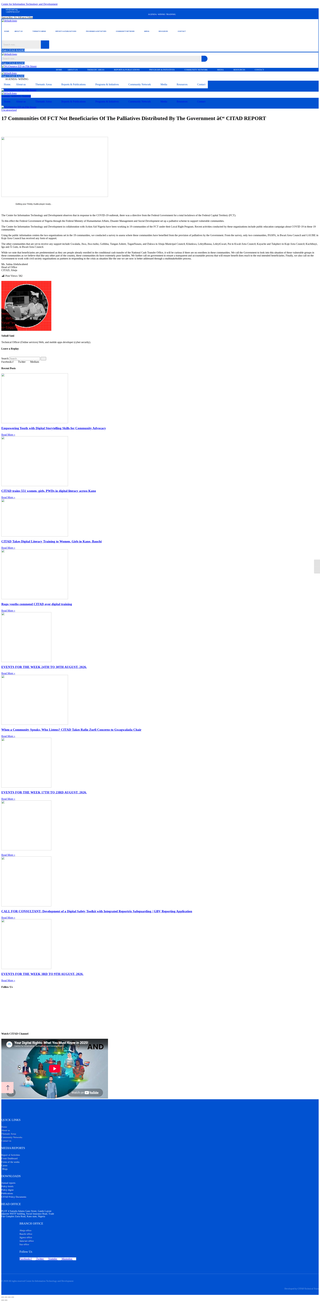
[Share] (9, 1297)
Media (146, 31)
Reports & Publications (66, 31)
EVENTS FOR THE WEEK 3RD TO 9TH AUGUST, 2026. (42, 974)
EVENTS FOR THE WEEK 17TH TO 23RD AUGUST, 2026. (44, 792)
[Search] (43, 358)
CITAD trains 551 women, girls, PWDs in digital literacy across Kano (48, 491)
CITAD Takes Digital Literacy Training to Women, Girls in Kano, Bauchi (51, 541)
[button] (21, 31)
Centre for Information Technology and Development (29, 4)
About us (18, 31)
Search (4, 358)
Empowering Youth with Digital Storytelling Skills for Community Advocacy (53, 428)
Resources (163, 31)
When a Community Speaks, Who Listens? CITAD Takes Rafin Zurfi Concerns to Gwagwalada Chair (71, 729)
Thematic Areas (39, 31)
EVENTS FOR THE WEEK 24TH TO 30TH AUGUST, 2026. (44, 667)
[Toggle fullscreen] (6, 1297)
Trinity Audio (33, 204)
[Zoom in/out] (2, 1297)
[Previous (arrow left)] (2, 1300)
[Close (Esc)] (12, 1297)
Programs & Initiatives (96, 31)
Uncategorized (9, 110)
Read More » (8, 434)
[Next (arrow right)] (6, 1300)
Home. (7, 31)
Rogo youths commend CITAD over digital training (36, 604)
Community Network (125, 31)
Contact (182, 31)
